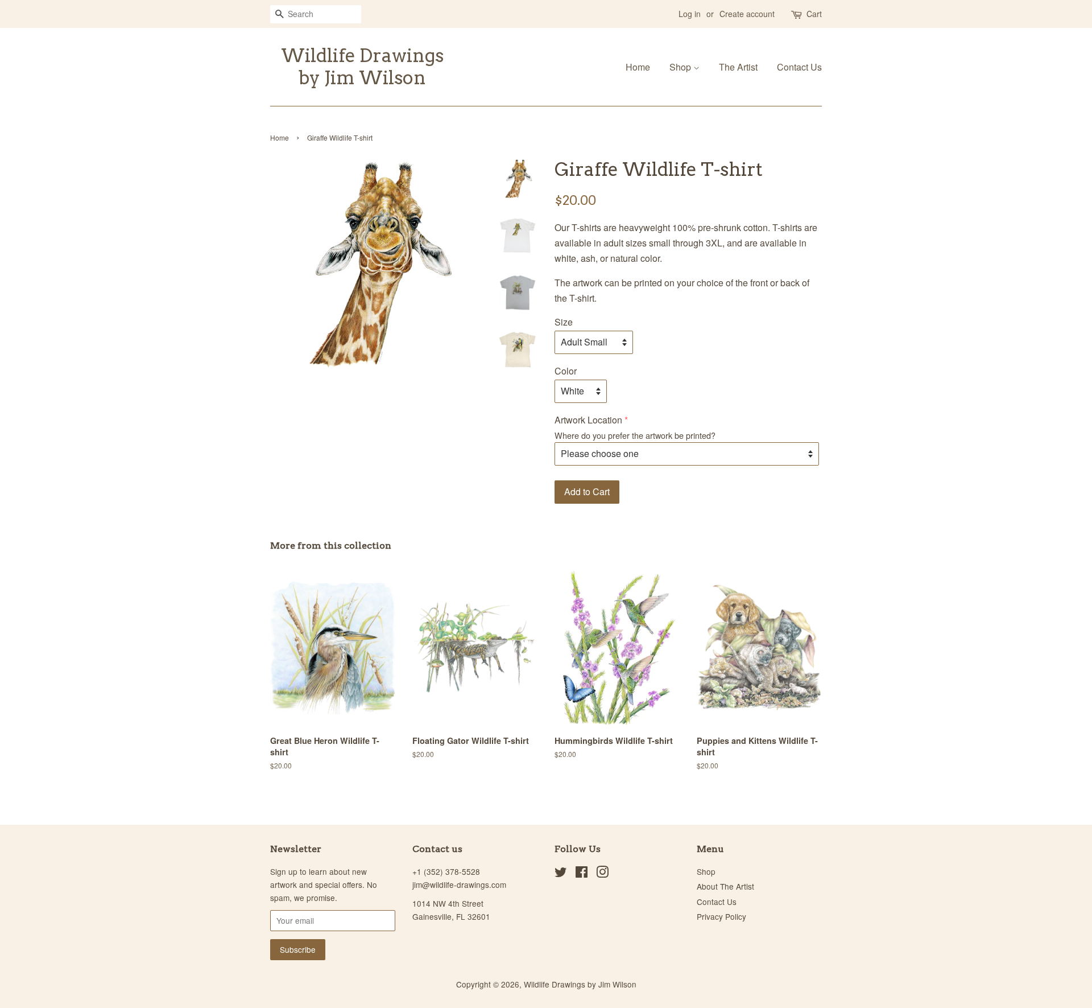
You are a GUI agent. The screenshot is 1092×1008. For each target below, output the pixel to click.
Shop (681, 66)
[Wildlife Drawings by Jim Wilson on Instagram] (602, 873)
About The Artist (725, 886)
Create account (747, 13)
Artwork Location (588, 419)
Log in (690, 13)
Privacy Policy (721, 916)
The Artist (738, 66)
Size (564, 321)
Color (566, 370)
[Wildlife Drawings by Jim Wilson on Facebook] (581, 873)
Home (638, 66)
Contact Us (799, 66)
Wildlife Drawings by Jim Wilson (362, 66)
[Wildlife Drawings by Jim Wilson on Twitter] (561, 873)
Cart (814, 13)
